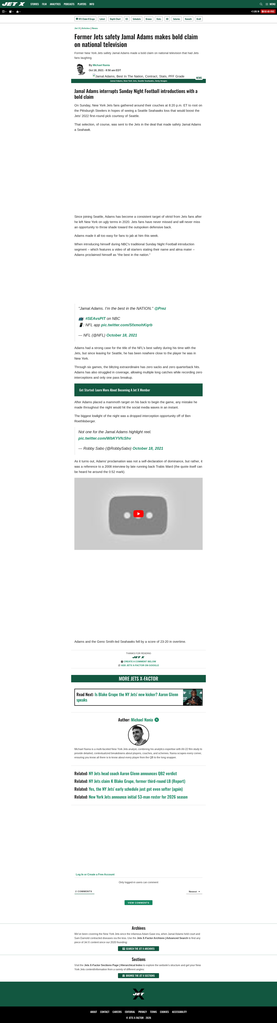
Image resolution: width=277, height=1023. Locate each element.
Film (44, 4)
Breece (149, 19)
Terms (153, 1012)
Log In (256, 11)
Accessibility (179, 1012)
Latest (102, 19)
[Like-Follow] (18, 11)
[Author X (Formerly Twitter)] (157, 720)
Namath (188, 19)
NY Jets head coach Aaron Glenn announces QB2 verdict (133, 773)
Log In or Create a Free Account (94, 874)
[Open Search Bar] (261, 4)
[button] (270, 4)
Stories (34, 4)
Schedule (137, 19)
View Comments (138, 902)
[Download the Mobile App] (3, 11)
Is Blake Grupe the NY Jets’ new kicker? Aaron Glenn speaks (127, 697)
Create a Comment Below (140, 661)
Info (91, 4)
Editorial (130, 1012)
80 (167, 19)
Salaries (176, 19)
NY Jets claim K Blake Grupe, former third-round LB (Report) (137, 781)
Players (82, 4)
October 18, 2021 (121, 335)
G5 (127, 19)
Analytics (55, 4)
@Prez (160, 308)
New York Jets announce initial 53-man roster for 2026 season (138, 797)
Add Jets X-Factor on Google (140, 665)
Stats (158, 19)
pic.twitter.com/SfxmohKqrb (126, 325)
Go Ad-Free (269, 11)
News (95, 28)
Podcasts (69, 4)
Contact (104, 1012)
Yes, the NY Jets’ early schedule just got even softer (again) (136, 789)
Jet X (77, 28)
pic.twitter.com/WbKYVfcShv (104, 438)
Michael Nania (101, 65)
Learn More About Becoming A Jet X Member (122, 389)
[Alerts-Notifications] (10, 11)
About (93, 1012)
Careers (117, 1012)
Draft (199, 19)
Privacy (142, 1012)
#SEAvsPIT (95, 318)
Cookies (164, 1012)
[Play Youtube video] (138, 514)
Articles (86, 28)
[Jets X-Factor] (14, 4)
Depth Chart (115, 19)
